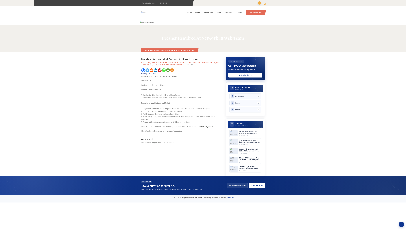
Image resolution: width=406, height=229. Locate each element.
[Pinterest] (160, 70)
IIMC (180, 63)
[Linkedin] (155, 70)
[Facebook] (143, 70)
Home (189, 13)
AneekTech (230, 197)
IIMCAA (218, 63)
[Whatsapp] (164, 70)
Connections (173, 63)
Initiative (228, 13)
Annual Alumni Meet (159, 63)
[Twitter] (147, 70)
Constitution (208, 13)
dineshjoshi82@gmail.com (205, 126)
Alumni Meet (156, 50)
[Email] (168, 70)
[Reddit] (151, 70)
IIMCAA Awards (146, 65)
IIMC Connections (208, 63)
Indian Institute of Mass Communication (169, 65)
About (197, 13)
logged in (155, 143)
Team (218, 13)
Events (239, 13)
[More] (172, 70)
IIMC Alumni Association (191, 63)
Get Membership (256, 12)
